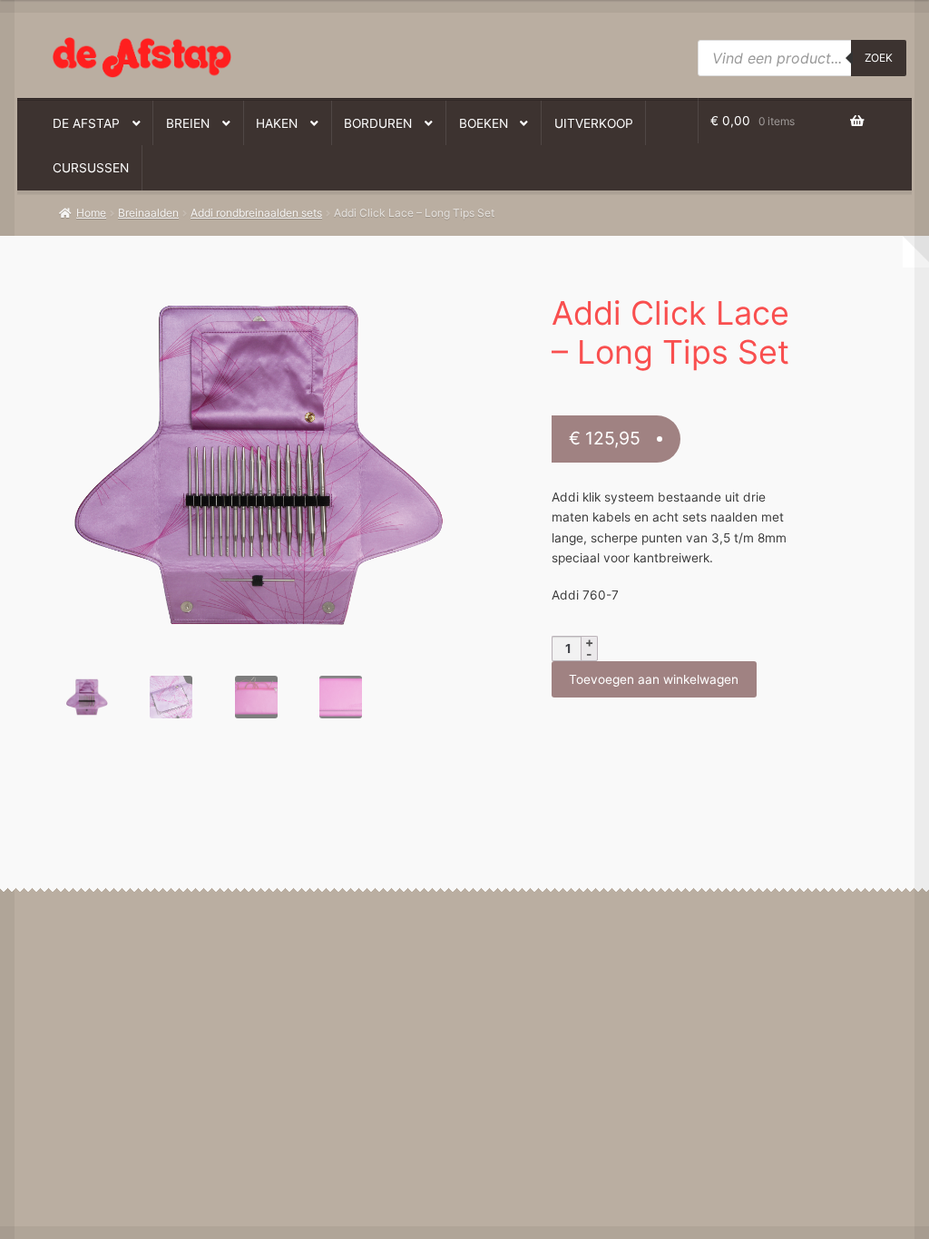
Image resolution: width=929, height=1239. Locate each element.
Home (91, 213)
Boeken (483, 123)
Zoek (879, 57)
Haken (277, 123)
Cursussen (91, 168)
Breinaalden (148, 213)
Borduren (378, 123)
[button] (245, 297)
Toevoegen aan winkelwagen (653, 679)
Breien (188, 123)
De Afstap (86, 123)
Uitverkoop (593, 123)
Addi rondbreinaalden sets (256, 213)
